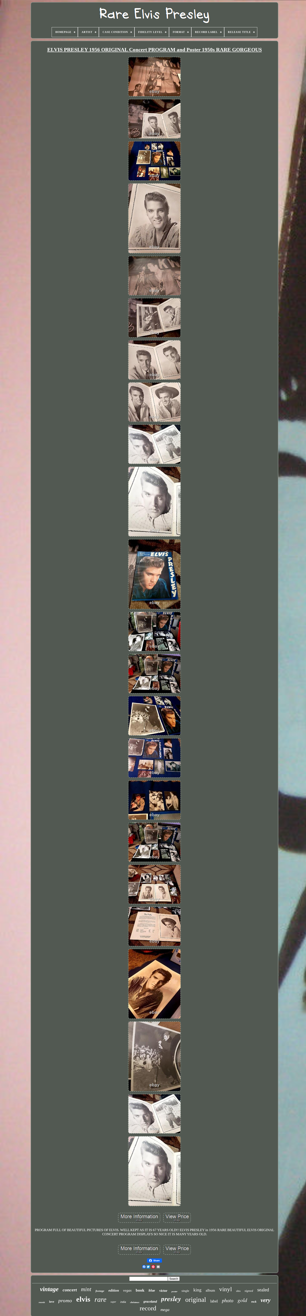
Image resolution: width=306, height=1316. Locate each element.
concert (70, 1289)
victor (163, 1290)
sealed (263, 1289)
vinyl (225, 1289)
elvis (83, 1299)
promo (65, 1300)
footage (100, 1290)
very (265, 1300)
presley (171, 1298)
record (148, 1308)
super (113, 1301)
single (185, 1290)
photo (227, 1300)
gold (242, 1299)
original (195, 1299)
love (51, 1301)
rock (253, 1301)
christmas (134, 1302)
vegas (127, 1290)
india (123, 1301)
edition (113, 1290)
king (197, 1289)
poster (174, 1291)
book (140, 1290)
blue (152, 1290)
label (214, 1301)
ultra (238, 1291)
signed (249, 1290)
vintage (49, 1289)
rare (100, 1299)
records (42, 1302)
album (210, 1290)
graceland (150, 1301)
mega (164, 1309)
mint (86, 1289)
